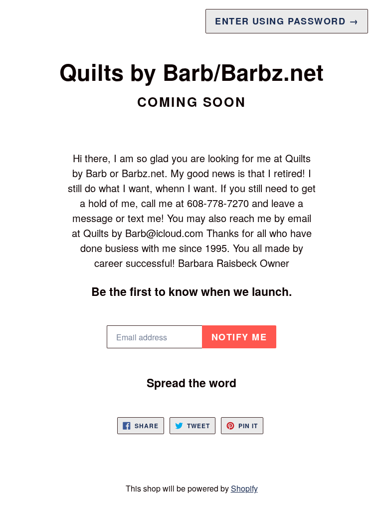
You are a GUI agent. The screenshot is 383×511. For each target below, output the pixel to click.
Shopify (244, 488)
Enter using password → (287, 20)
